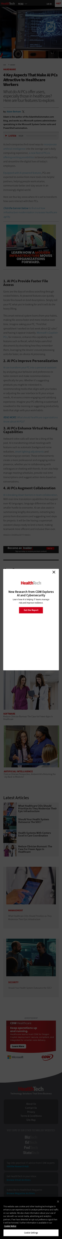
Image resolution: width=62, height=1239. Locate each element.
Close (53, 572)
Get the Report (31, 610)
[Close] (58, 1201)
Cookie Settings (31, 1232)
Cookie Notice (10, 1226)
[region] (31, 1218)
